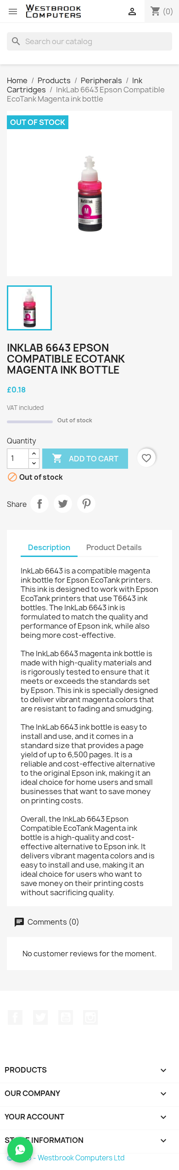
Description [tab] (49, 547)
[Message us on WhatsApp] (20, 1150)
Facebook (15, 1017)
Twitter (40, 1017)
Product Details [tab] (114, 547)
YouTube (65, 1017)
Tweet (63, 503)
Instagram (90, 1017)
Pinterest (86, 503)
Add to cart (85, 458)
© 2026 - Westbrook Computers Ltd (66, 1158)
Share (39, 503)
